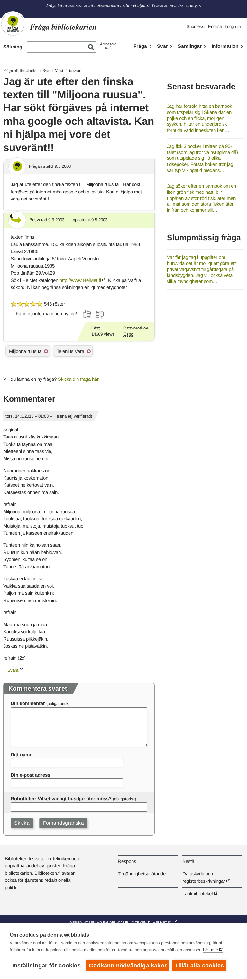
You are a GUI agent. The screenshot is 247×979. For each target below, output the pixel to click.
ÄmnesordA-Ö (108, 46)
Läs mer (210, 950)
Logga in (233, 26)
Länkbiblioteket (197, 893)
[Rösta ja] (87, 314)
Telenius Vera (70, 351)
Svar (162, 46)
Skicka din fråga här (78, 379)
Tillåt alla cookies (199, 965)
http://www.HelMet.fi (80, 280)
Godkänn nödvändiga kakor (128, 965)
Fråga (140, 46)
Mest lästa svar (67, 70)
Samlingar (190, 46)
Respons (127, 861)
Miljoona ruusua (25, 351)
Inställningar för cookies (46, 965)
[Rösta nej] (99, 315)
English (215, 26)
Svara (12, 670)
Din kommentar (28, 703)
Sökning (12, 46)
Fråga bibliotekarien (21, 70)
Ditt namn (21, 754)
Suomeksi (196, 26)
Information (225, 46)
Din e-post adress (30, 775)
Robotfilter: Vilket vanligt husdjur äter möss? (61, 798)
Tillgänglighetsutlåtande (142, 873)
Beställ (189, 861)
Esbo (128, 334)
